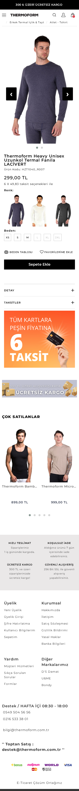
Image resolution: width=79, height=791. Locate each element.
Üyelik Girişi (13, 617)
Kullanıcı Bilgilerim (19, 630)
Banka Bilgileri (53, 644)
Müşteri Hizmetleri (19, 666)
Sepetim (10, 637)
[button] (39, 184)
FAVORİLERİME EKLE (58, 252)
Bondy (47, 685)
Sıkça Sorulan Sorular (15, 675)
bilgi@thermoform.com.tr (25, 730)
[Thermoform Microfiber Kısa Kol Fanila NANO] (59, 455)
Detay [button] (9, 290)
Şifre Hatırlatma (17, 623)
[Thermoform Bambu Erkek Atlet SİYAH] (19, 455)
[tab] (39, 290)
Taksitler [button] (12, 302)
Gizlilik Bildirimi (55, 630)
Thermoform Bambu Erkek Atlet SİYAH (19, 486)
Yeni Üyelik (13, 610)
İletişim (48, 617)
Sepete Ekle (39, 264)
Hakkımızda (51, 610)
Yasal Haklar (51, 637)
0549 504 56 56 (16, 712)
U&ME (46, 678)
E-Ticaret (24, 783)
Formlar (10, 684)
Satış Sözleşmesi (55, 623)
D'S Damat (50, 671)
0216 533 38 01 (15, 719)
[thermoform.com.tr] (24, 15)
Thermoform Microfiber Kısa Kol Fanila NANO (59, 486)
